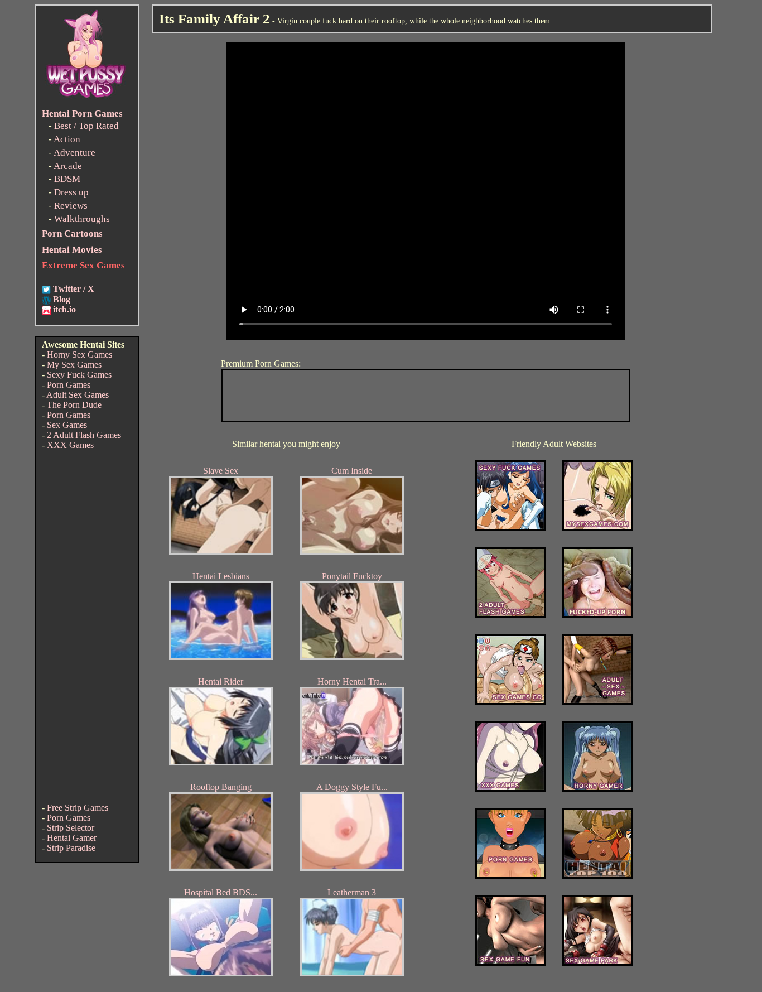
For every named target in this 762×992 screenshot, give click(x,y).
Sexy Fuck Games (79, 374)
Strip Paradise (71, 848)
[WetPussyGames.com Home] (86, 99)
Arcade (68, 166)
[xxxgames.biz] (510, 788)
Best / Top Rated (86, 126)
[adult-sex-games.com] (597, 701)
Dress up (71, 192)
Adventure (74, 152)
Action (67, 139)
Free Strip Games (77, 807)
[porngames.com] (510, 875)
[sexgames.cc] (510, 701)
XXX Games (70, 445)
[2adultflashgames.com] (510, 614)
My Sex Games (74, 364)
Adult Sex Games (77, 394)
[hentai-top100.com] (597, 614)
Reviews (71, 205)
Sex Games (67, 425)
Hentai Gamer (72, 837)
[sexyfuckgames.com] (510, 527)
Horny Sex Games (79, 354)
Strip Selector (70, 827)
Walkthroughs (82, 219)
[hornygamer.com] (597, 788)
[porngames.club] (597, 962)
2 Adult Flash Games (84, 435)
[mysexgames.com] (597, 527)
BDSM (67, 179)
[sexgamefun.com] (510, 962)
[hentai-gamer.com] (597, 875)
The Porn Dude (74, 405)
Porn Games (68, 384)
